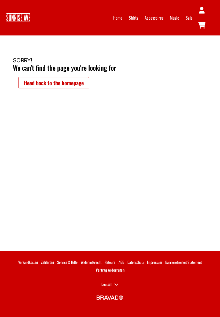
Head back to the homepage (54, 83)
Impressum (154, 262)
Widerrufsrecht (91, 262)
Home (117, 18)
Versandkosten (28, 262)
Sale (189, 18)
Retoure (110, 262)
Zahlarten (47, 262)
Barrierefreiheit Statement (183, 262)
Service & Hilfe (67, 262)
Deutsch (106, 284)
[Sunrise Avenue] (18, 17)
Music (174, 18)
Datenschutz (135, 262)
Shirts (133, 18)
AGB (121, 262)
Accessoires (154, 18)
